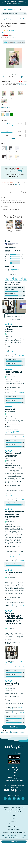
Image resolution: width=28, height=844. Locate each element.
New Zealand (17, 811)
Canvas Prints (8, 732)
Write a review (6, 33)
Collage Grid (18, 230)
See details (17, 184)
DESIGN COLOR (6, 111)
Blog (14, 772)
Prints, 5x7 (22, 732)
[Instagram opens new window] (10, 798)
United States (18, 809)
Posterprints (4, 19)
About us (14, 767)
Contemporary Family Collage (10, 231)
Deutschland (6, 807)
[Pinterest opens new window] (15, 798)
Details (15, 37)
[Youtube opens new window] (19, 798)
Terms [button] (13, 818)
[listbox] (14, 124)
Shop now (17, 3)
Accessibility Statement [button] (14, 829)
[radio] (2, 114)
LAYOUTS (4, 89)
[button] (2, 9)
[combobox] (14, 13)
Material (4, 120)
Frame (3, 144)
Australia (9, 811)
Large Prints (11, 19)
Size (2, 128)
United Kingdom (9, 809)
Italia (23, 807)
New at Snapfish (14, 770)
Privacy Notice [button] (14, 821)
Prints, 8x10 (16, 732)
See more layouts (5, 107)
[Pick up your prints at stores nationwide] (6, 790)
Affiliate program (14, 778)
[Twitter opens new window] (24, 798)
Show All (13, 138)
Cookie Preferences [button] (14, 824)
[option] (4, 95)
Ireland (18, 807)
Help (14, 775)
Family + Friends (20, 19)
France (13, 807)
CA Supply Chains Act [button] (13, 826)
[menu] (22, 77)
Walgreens (23, 84)
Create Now (14, 842)
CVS (19, 84)
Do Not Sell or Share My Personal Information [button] (14, 832)
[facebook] (6, 798)
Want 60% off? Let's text (14, 780)
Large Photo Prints (13, 731)
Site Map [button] (14, 815)
